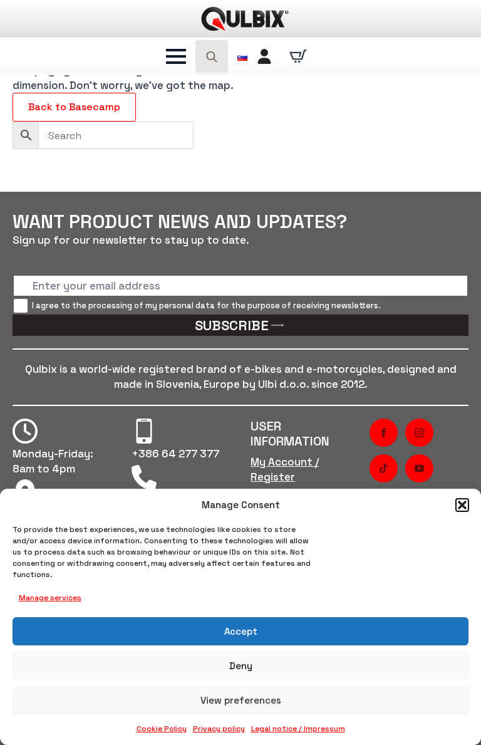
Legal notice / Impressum (298, 729)
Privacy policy (219, 729)
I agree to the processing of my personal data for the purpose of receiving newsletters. (206, 305)
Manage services (50, 598)
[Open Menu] (176, 56)
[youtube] (419, 468)
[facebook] (384, 433)
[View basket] (298, 56)
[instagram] (419, 433)
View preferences (240, 700)
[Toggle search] (211, 56)
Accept (240, 631)
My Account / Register (285, 469)
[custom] (384, 468)
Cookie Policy (162, 729)
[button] (462, 505)
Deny (240, 666)
